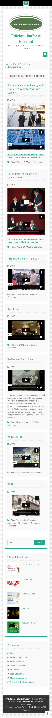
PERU (10, 484)
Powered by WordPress (16, 707)
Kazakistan (13, 309)
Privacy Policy (38, 699)
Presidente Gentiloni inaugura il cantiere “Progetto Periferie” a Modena (25, 89)
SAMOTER (26, 608)
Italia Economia (16, 674)
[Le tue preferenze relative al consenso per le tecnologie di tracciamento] (47, 713)
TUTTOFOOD (27, 579)
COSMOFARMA (28, 594)
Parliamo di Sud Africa (20, 359)
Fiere (13, 422)
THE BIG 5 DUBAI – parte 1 (23, 258)
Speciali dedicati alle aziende (22, 682)
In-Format (14, 670)
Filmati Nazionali (18, 162)
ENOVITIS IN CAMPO (30, 564)
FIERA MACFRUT (29, 623)
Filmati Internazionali (19, 294)
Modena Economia (34, 162)
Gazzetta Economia (18, 665)
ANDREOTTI (14, 436)
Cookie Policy (15, 702)
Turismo (25, 523)
